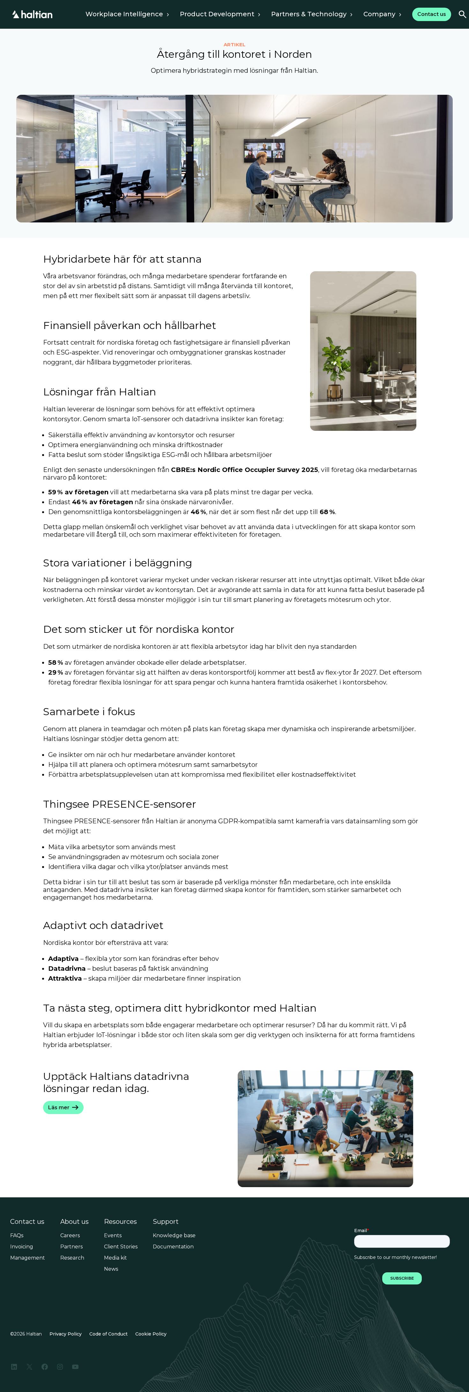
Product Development (217, 14)
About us (74, 1221)
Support (166, 1221)
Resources (120, 1221)
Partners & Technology (308, 14)
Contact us (27, 1221)
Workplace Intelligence (124, 14)
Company (379, 14)
